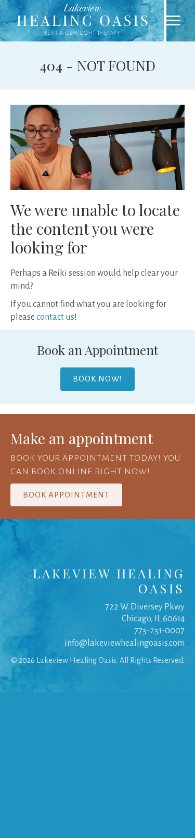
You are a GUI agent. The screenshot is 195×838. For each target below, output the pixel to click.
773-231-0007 (159, 630)
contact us (55, 317)
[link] (83, 20)
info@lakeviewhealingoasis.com (124, 643)
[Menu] (173, 21)
